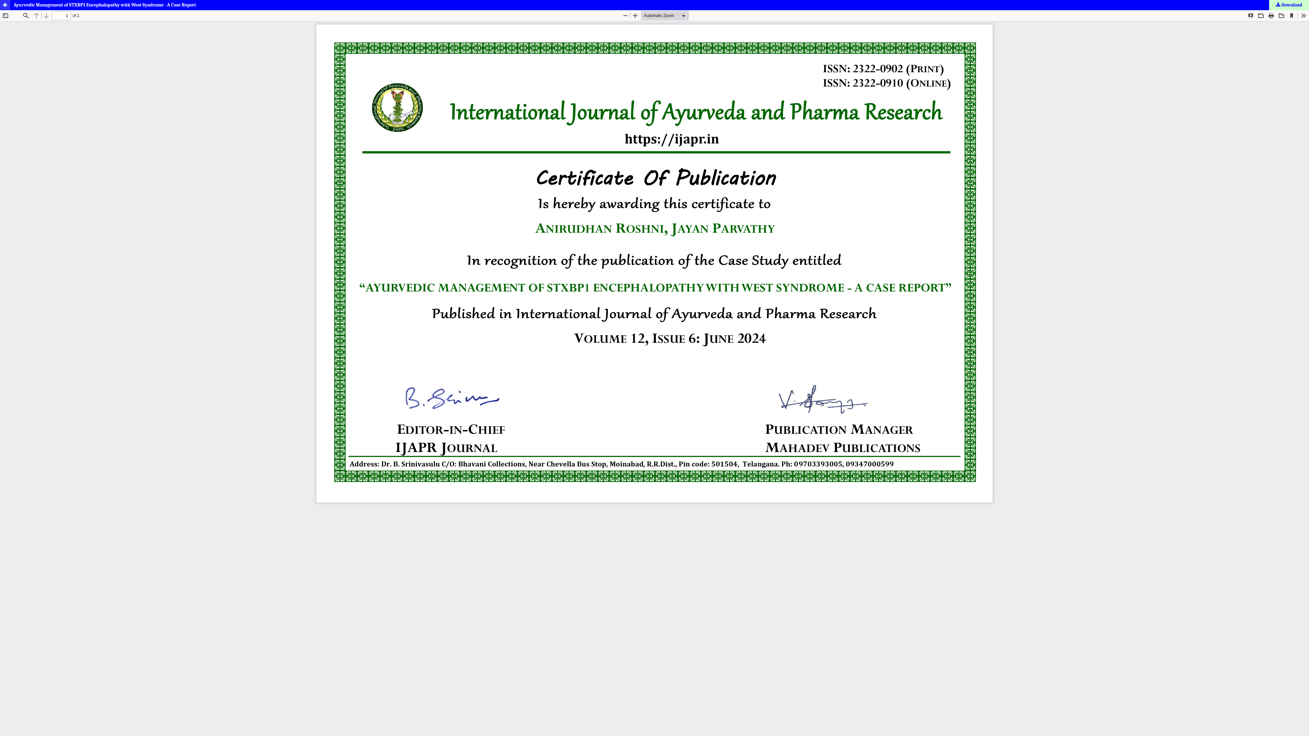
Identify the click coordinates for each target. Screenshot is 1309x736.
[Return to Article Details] (5, 5)
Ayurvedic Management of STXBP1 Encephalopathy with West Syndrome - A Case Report (105, 5)
